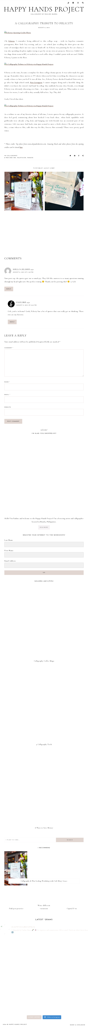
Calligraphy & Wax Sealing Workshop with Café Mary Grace (44, 881)
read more (44, 527)
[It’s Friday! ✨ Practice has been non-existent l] (66, 998)
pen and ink (11, 157)
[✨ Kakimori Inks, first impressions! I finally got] (21, 997)
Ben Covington (36, 82)
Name (7, 382)
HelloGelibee (21, 269)
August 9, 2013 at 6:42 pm (26, 305)
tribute (30, 157)
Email (7, 394)
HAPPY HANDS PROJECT (18, 1024)
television (21, 157)
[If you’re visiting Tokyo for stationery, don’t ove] (66, 960)
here (21, 147)
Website (7, 407)
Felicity (11, 41)
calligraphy (12, 155)
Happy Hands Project (44, 9)
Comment (8, 348)
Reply (8, 289)
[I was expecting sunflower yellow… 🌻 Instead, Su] (21, 958)
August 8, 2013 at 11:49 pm (23, 272)
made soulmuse (77, 1025)
